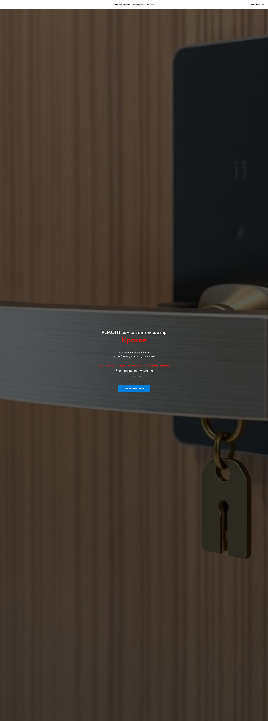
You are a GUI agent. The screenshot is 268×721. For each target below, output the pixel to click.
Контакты (150, 4)
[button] (134, 388)
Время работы (138, 4)
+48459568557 (256, 4)
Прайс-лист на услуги (122, 4)
